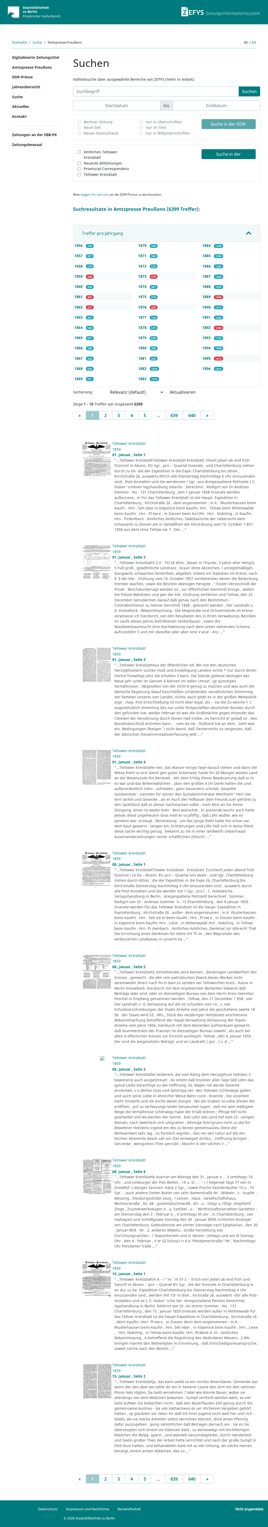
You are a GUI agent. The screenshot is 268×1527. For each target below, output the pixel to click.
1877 (143, 317)
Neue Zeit (92, 127)
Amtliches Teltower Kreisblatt (100, 154)
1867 (79, 358)
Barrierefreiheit (129, 1509)
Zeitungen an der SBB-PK (34, 134)
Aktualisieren (183, 392)
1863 (79, 317)
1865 (79, 337)
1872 (143, 266)
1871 (143, 255)
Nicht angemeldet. (249, 1509)
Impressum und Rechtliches (87, 1509)
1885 (207, 255)
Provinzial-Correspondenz (106, 168)
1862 (79, 307)
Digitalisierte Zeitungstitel (35, 57)
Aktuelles (20, 106)
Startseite (19, 42)
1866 (79, 347)
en (254, 42)
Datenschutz (48, 1509)
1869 (79, 378)
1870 (143, 245)
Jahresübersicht (26, 86)
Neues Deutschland (101, 133)
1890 (207, 307)
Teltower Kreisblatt (100, 174)
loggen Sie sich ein (94, 194)
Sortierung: (83, 392)
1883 (143, 378)
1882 (143, 368)
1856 (79, 245)
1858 (79, 266)
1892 (207, 327)
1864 (79, 327)
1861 (79, 296)
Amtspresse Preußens (32, 67)
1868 (79, 368)
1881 (143, 358)
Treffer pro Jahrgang (102, 233)
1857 (79, 255)
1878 (143, 327)
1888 (207, 286)
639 (174, 415)
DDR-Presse (22, 76)
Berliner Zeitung (98, 121)
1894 (207, 347)
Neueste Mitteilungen (103, 163)
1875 (143, 296)
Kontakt (19, 116)
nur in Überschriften (164, 121)
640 (192, 415)
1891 (207, 317)
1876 (143, 307)
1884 (207, 245)
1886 (207, 266)
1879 (143, 337)
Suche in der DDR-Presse (229, 125)
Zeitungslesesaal (27, 144)
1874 (143, 286)
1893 (207, 337)
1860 (79, 286)
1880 (143, 347)
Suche (37, 42)
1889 (207, 296)
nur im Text (156, 127)
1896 (207, 368)
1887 (207, 276)
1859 (79, 276)
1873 (143, 276)
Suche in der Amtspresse (228, 155)
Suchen (249, 91)
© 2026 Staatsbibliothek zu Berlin (89, 1518)
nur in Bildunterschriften (168, 133)
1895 (207, 358)
